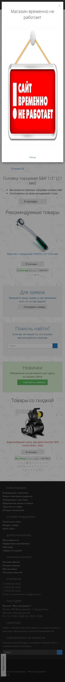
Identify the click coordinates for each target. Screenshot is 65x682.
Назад (32, 157)
